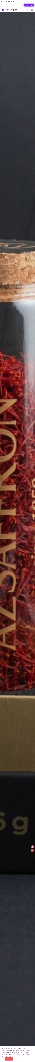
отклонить (21, 1059)
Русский (29, 1)
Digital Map (29, 5)
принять (8, 1059)
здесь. (9, 1056)
